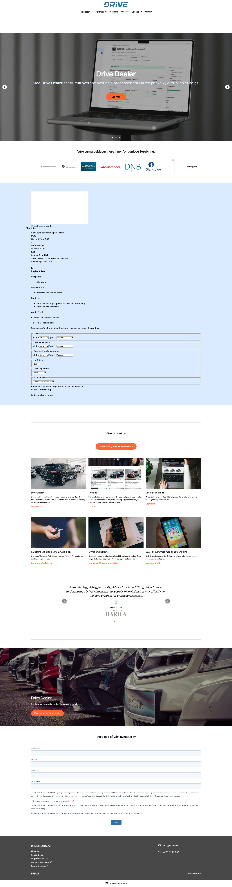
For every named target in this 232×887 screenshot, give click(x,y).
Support (114, 11)
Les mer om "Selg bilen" (41, 563)
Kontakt (148, 11)
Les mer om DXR (153, 563)
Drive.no (92, 506)
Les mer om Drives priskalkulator (103, 563)
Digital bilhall (151, 503)
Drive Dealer (36, 506)
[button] (64, 601)
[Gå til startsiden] (116, 5)
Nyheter (124, 11)
